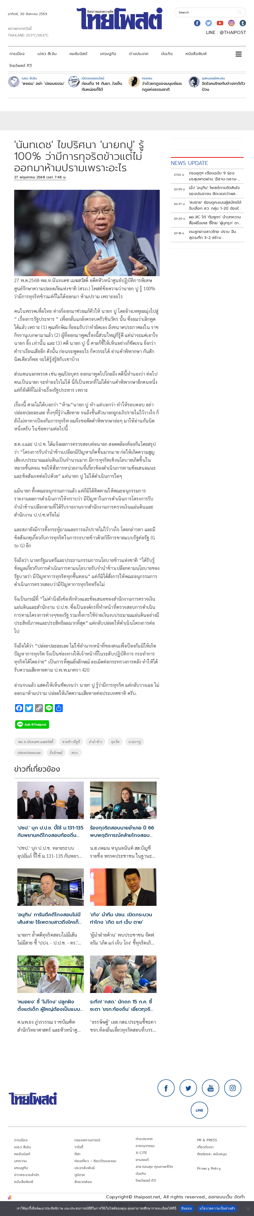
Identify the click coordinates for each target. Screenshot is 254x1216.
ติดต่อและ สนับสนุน (212, 1154)
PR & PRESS (207, 1140)
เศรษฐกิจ (108, 54)
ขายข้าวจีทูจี (71, 741)
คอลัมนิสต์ (78, 54)
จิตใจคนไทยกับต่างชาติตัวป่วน (223, 87)
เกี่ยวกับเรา (205, 1147)
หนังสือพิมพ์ (196, 54)
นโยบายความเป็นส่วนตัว (217, 1208)
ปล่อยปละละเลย (29, 752)
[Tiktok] (243, 23)
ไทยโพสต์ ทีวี (20, 66)
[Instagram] (231, 23)
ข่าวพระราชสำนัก (26, 1175)
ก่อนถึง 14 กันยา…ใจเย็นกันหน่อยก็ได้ (102, 87)
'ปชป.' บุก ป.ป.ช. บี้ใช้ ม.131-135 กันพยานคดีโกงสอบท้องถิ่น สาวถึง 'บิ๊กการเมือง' (50, 835)
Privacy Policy (209, 1168)
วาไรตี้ (78, 1147)
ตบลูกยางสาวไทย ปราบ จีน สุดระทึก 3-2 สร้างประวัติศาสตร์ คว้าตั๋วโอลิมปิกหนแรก (214, 235)
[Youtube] (220, 23)
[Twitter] (208, 23)
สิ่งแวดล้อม (83, 1181)
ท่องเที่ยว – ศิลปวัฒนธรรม (95, 1161)
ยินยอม (186, 1208)
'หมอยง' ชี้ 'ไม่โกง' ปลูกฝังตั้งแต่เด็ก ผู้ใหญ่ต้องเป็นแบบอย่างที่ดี (48, 1009)
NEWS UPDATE (189, 163)
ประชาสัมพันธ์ (84, 1168)
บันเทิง (167, 54)
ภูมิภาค (79, 1175)
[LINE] (199, 1110)
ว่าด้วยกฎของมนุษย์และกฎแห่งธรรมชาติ (162, 87)
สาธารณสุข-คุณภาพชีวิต (154, 1166)
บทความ (20, 1161)
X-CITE (141, 1152)
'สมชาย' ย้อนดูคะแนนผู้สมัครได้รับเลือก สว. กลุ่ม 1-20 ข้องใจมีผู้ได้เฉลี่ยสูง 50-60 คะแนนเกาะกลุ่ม (215, 205)
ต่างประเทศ (138, 54)
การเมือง (17, 54)
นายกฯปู (134, 741)
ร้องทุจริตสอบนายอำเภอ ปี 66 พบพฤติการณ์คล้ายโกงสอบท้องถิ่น (122, 835)
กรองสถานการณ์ (87, 1140)
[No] (247, 1208)
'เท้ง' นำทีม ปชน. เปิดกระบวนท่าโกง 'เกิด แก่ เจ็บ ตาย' (121, 918)
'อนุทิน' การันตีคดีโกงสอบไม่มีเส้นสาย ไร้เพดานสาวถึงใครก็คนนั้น (49, 922)
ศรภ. (75, 752)
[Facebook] (197, 23)
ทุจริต (115, 741)
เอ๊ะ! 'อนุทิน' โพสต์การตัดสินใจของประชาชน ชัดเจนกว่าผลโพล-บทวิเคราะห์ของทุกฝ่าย (214, 191)
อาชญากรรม (145, 1146)
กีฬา (77, 1154)
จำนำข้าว (95, 741)
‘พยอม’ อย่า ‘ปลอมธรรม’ (43, 84)
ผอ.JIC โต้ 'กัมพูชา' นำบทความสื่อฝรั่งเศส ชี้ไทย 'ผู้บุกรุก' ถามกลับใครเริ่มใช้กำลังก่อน (215, 220)
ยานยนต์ (142, 1159)
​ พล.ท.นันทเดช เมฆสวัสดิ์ (35, 741)
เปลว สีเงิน (47, 54)
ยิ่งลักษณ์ (56, 752)
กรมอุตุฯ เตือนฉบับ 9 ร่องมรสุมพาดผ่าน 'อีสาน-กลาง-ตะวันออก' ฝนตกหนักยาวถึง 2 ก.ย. (215, 176)
